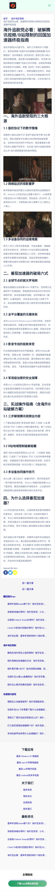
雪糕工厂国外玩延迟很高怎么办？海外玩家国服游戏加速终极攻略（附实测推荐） (27, 717)
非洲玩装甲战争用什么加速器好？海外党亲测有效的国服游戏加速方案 (27, 733)
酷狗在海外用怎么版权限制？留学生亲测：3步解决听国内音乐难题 (27, 653)
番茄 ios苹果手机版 (27, 769)
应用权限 (27, 802)
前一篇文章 (28, 583)
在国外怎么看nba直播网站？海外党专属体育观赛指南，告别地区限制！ (27, 677)
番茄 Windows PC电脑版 (27, 756)
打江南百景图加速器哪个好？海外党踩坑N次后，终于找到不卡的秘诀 (27, 725)
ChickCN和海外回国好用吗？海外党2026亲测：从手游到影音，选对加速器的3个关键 (27, 628)
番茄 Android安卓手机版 (27, 775)
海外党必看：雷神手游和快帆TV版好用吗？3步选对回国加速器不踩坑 (27, 636)
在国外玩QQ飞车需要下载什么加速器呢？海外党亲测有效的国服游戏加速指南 (27, 709)
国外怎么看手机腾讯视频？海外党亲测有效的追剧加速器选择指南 (27, 685)
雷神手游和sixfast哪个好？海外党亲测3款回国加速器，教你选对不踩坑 (27, 604)
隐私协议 (27, 796)
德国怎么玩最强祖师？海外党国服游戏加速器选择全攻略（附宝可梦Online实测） (27, 702)
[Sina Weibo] (15, 572)
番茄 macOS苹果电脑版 (27, 762)
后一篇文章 (28, 589)
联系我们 (27, 809)
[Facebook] (5, 572)
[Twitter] (10, 572)
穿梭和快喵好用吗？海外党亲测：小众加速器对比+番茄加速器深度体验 (27, 612)
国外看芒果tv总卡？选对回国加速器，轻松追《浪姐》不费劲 (27, 669)
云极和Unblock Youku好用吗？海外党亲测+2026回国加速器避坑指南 (27, 620)
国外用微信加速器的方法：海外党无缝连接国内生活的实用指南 (27, 661)
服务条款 (27, 790)
